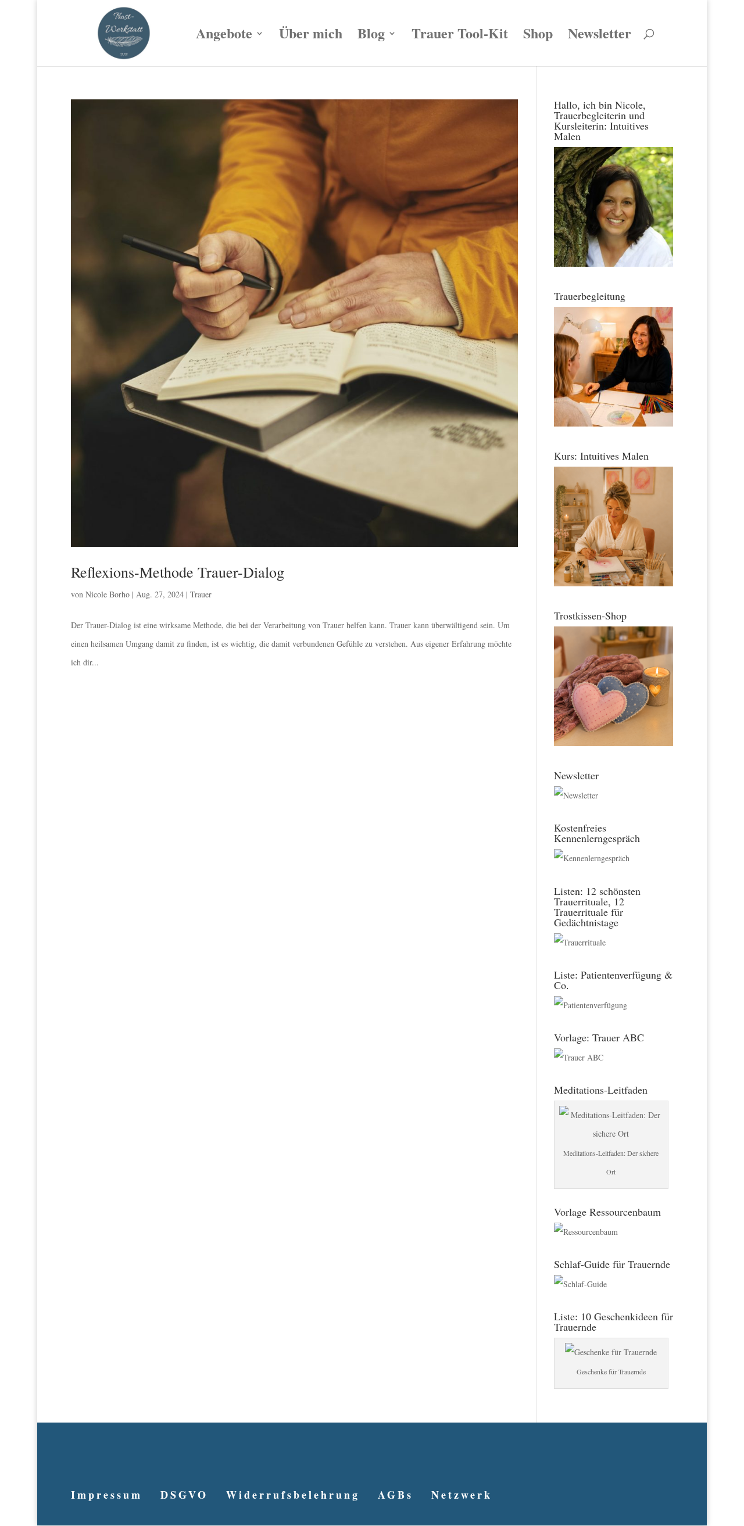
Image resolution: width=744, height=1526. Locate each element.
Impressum (106, 1494)
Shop (538, 36)
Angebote (224, 36)
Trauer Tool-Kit (460, 36)
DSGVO (184, 1494)
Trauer (201, 594)
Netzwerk (461, 1494)
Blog (371, 36)
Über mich (310, 36)
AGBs (395, 1494)
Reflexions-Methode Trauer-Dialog (177, 572)
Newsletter (599, 36)
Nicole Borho (107, 594)
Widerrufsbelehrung (293, 1494)
